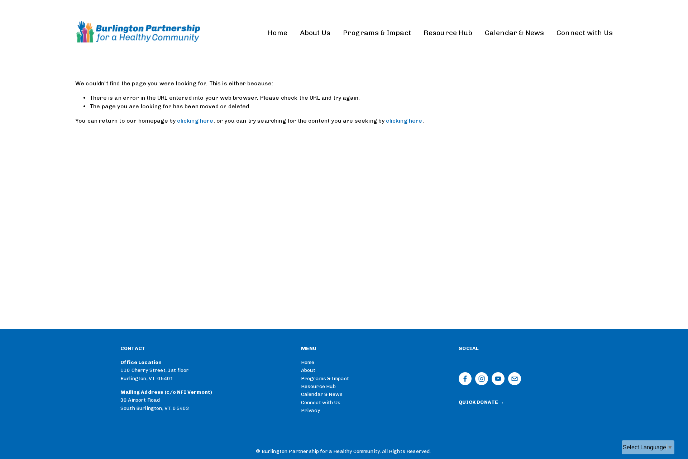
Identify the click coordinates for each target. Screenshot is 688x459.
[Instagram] (481, 378)
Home (277, 33)
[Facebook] (465, 378)
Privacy (310, 410)
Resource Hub (448, 33)
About (308, 370)
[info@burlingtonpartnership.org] (514, 378)
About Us (315, 33)
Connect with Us (584, 33)
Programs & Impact (377, 33)
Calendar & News (514, 33)
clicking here (195, 120)
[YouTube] (498, 378)
